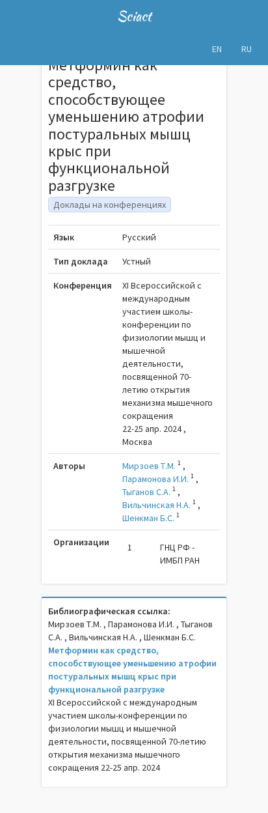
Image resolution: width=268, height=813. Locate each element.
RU (246, 49)
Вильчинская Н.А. (156, 505)
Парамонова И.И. (155, 479)
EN (217, 49)
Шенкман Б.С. (148, 518)
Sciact (134, 16)
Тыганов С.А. (146, 492)
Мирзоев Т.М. (149, 466)
